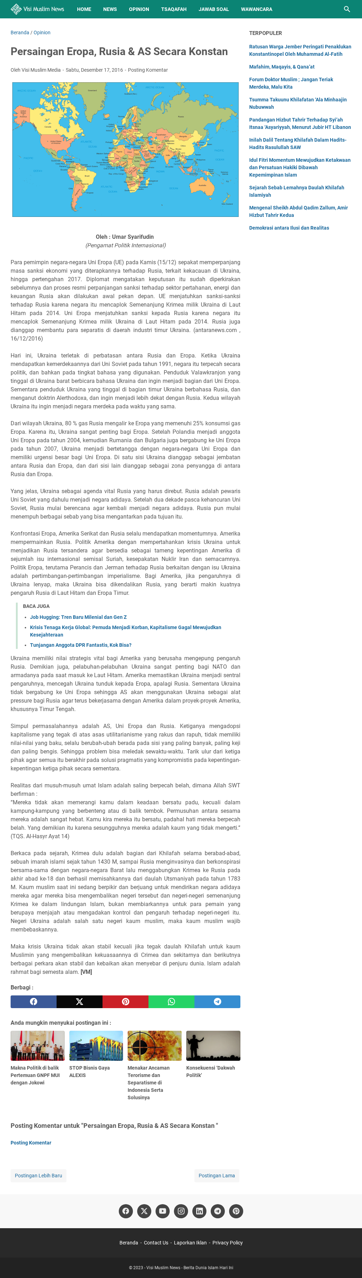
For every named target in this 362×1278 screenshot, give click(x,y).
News (110, 9)
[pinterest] (125, 1001)
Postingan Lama (217, 1175)
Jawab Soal (214, 9)
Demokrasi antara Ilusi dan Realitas (289, 228)
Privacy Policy (227, 1243)
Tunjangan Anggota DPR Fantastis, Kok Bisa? (81, 645)
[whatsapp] (171, 1001)
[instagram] (181, 1211)
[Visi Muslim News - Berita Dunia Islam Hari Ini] (37, 9)
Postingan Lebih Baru (38, 1175)
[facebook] (34, 1001)
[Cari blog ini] (347, 9)
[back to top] (348, 1262)
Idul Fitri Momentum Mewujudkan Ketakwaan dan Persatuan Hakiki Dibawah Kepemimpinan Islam (300, 167)
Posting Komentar (148, 70)
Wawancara (256, 9)
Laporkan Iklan (190, 1243)
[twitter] (80, 1001)
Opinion (139, 9)
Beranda (128, 1243)
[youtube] (163, 1211)
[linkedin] (199, 1211)
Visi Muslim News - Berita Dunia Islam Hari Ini (189, 1267)
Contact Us (156, 1243)
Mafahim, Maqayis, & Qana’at (282, 67)
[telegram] (217, 1001)
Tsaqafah (174, 9)
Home (84, 9)
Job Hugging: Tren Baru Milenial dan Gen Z (78, 617)
